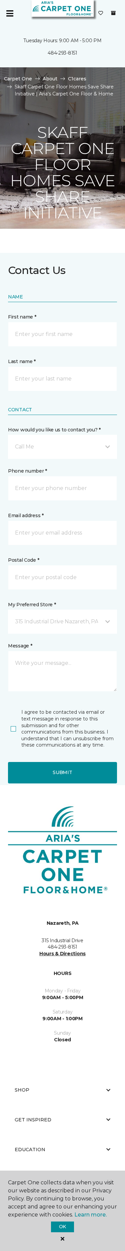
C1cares (77, 79)
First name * (22, 317)
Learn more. (90, 1214)
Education (30, 1149)
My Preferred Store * (32, 604)
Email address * (26, 515)
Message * (20, 645)
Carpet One (18, 79)
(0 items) (113, 13)
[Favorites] (100, 13)
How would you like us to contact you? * (54, 429)
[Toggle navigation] (9, 13)
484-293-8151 (62, 53)
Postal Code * (23, 560)
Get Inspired (33, 1120)
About (50, 79)
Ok (62, 1227)
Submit (62, 772)
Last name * (22, 361)
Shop (22, 1090)
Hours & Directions (62, 954)
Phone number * (27, 471)
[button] (62, 447)
